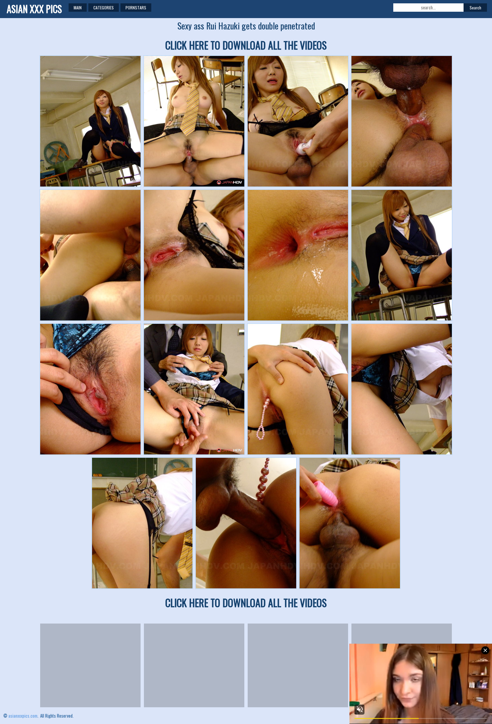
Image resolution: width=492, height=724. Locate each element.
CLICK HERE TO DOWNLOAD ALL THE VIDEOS (246, 45)
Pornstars (136, 7)
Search (475, 7)
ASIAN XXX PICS (34, 9)
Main (78, 7)
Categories (103, 7)
